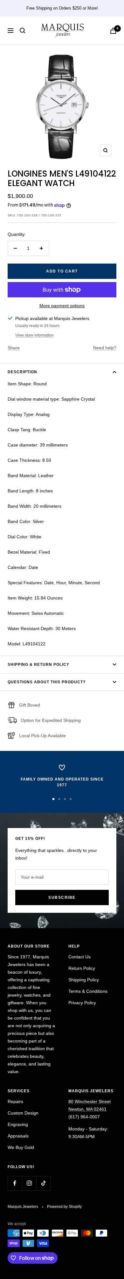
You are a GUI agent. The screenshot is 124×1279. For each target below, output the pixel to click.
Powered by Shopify (64, 1206)
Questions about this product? (47, 682)
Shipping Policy (83, 979)
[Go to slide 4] (71, 799)
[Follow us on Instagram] (29, 1183)
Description (22, 372)
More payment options (62, 305)
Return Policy (81, 968)
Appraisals (18, 1135)
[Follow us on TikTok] (43, 1183)
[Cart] (113, 31)
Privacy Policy (82, 1002)
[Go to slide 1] (53, 799)
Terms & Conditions (87, 991)
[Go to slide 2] (59, 799)
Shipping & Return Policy (38, 664)
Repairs (15, 1101)
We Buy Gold (21, 1147)
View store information (34, 335)
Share (14, 347)
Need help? (104, 347)
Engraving (18, 1124)
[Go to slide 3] (65, 799)
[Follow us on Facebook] (15, 1183)
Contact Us (79, 956)
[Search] (22, 30)
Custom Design (23, 1112)
